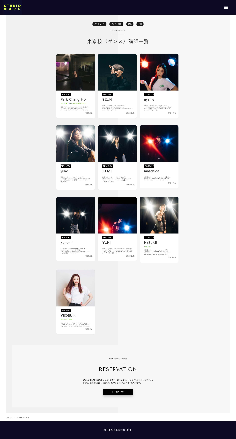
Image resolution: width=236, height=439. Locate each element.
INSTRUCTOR (22, 417)
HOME (9, 417)
